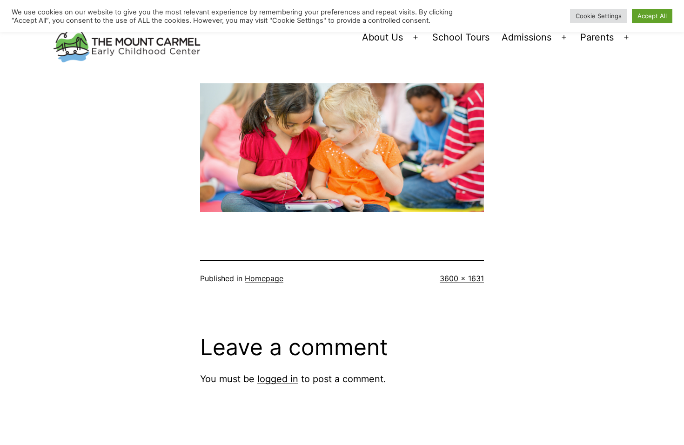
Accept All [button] (652, 16)
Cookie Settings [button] (599, 16)
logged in (277, 378)
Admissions (526, 37)
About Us (382, 37)
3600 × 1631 (462, 278)
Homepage (264, 278)
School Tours (461, 37)
